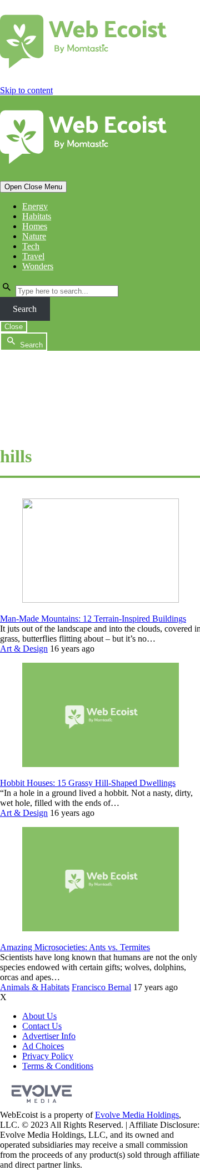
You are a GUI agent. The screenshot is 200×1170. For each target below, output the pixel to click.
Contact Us (42, 1026)
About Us (39, 1016)
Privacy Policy (47, 1056)
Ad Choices (43, 1046)
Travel (33, 256)
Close (13, 326)
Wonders (37, 266)
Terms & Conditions (57, 1066)
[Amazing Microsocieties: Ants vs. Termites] (100, 928)
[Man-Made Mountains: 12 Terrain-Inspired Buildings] (100, 599)
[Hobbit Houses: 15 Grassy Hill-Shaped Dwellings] (100, 764)
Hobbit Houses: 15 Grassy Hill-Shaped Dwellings (88, 783)
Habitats (36, 216)
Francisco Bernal (101, 987)
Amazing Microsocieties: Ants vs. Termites (75, 947)
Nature (34, 236)
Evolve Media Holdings (137, 1114)
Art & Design (24, 648)
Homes (34, 226)
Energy (35, 206)
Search (25, 309)
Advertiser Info (49, 1036)
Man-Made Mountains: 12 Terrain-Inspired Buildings (93, 618)
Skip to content (26, 90)
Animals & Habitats (34, 987)
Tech (30, 246)
